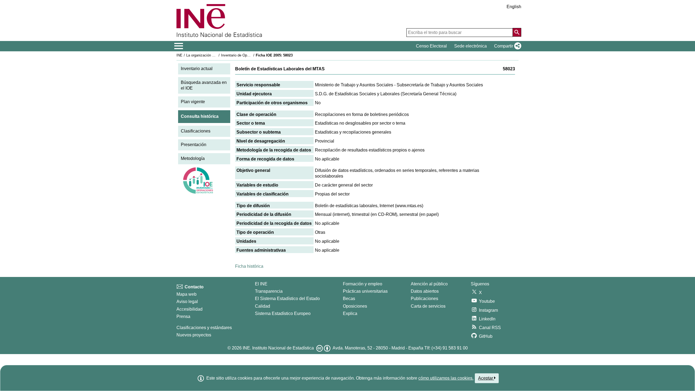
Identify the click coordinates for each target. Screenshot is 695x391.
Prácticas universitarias (365, 291)
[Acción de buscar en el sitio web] (517, 32)
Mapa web (186, 294)
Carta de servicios (428, 306)
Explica (350, 313)
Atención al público (429, 284)
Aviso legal (187, 301)
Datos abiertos (425, 291)
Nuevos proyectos (193, 335)
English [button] (514, 6)
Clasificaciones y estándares (204, 327)
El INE (261, 284)
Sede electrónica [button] (470, 46)
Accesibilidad (189, 309)
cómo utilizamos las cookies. (445, 378)
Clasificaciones (195, 131)
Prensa (183, 316)
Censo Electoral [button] (431, 46)
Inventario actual (197, 68)
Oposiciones (355, 306)
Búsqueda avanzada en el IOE (204, 85)
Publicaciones (424, 298)
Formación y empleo (362, 284)
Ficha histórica (249, 266)
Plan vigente (193, 101)
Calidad (262, 306)
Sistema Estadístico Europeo (283, 313)
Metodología (193, 158)
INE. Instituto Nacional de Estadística (278, 348)
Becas (349, 298)
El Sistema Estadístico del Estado (287, 298)
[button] (506, 46)
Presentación (193, 144)
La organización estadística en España (216, 55)
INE (179, 55)
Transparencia (269, 291)
